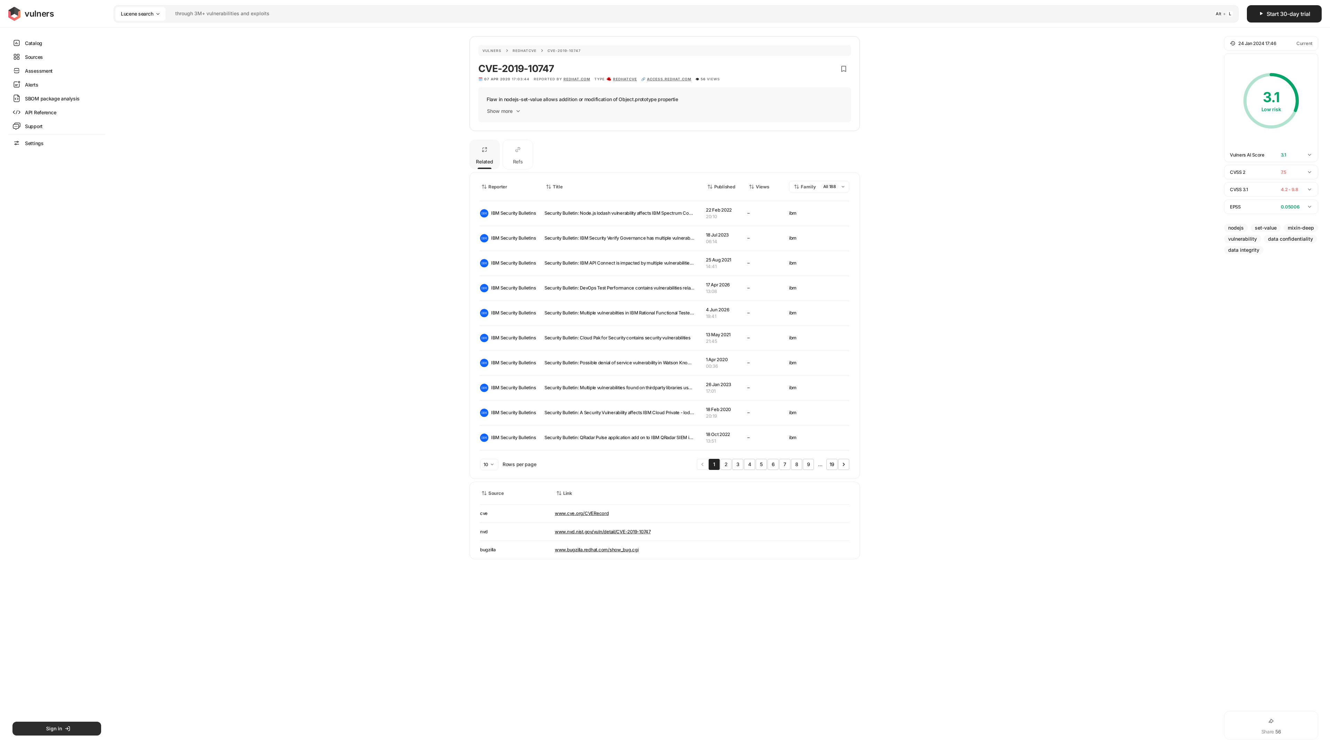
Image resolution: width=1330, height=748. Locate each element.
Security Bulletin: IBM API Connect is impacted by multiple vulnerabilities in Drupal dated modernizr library (651, 263)
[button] (1271, 43)
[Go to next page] (843, 464)
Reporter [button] (497, 186)
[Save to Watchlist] (843, 69)
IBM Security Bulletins (512, 213)
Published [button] (724, 186)
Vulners (492, 50)
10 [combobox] (486, 464)
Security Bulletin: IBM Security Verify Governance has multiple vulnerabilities (622, 238)
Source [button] (496, 493)
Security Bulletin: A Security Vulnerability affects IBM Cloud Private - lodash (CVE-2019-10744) (640, 412)
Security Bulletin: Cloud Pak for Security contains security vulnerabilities (617, 337)
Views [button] (762, 186)
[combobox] (667, 14)
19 (832, 464)
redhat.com (577, 79)
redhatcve (625, 79)
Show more (500, 111)
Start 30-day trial (1288, 13)
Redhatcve (525, 50)
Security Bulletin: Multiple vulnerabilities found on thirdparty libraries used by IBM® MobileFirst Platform (649, 387)
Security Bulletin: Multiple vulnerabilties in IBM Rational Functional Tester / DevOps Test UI (635, 312)
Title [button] (558, 186)
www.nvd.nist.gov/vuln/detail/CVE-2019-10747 (603, 531)
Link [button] (567, 493)
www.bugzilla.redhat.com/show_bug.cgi (597, 549)
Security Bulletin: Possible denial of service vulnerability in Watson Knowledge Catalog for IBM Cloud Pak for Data (659, 362)
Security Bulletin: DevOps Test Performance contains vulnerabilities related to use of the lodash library (648, 288)
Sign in (54, 728)
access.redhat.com (669, 79)
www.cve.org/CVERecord (582, 513)
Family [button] (808, 186)
